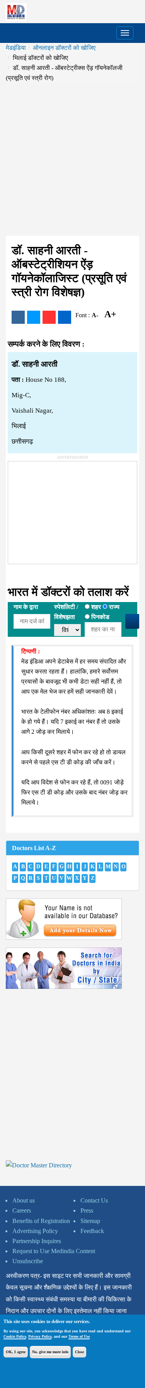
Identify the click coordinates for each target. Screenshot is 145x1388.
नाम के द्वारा (26, 607)
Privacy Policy (39, 1336)
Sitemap (90, 1221)
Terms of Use (79, 1336)
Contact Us (94, 1200)
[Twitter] (33, 317)
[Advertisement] (72, 159)
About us (23, 1200)
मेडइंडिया (16, 47)
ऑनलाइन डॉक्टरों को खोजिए (64, 47)
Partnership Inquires (36, 1241)
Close (79, 1352)
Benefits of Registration (41, 1221)
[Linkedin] (64, 317)
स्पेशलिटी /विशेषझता (66, 612)
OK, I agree (16, 1352)
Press (86, 1210)
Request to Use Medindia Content (53, 1251)
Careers (21, 1210)
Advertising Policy (35, 1231)
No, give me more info (50, 1352)
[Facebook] (18, 317)
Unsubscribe (27, 1261)
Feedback (92, 1231)
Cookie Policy (14, 1336)
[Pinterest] (49, 317)
